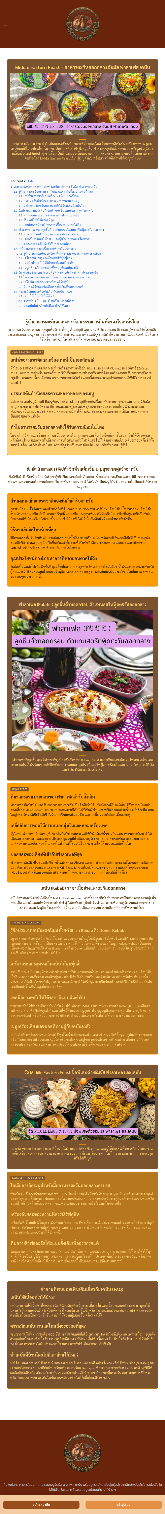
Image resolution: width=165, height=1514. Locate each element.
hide (30, 181)
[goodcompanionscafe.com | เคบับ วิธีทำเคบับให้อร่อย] (82, 24)
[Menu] (5, 24)
